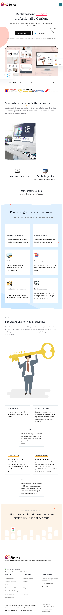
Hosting (31, 329)
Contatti (25, 594)
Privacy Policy (46, 604)
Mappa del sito (46, 611)
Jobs (24, 591)
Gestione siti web (9, 594)
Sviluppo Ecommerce (10, 581)
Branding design (9, 597)
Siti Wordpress (9, 585)
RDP (52, 606)
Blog (24, 588)
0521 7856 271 (46, 586)
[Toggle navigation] (60, 4)
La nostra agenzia (28, 578)
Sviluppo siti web (9, 578)
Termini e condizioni (47, 609)
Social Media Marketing (11, 591)
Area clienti (26, 585)
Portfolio (25, 581)
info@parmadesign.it (48, 583)
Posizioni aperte (51, 38)
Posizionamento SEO (10, 588)
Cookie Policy (45, 606)
